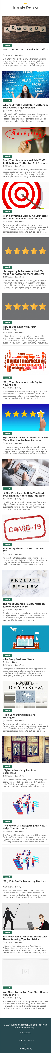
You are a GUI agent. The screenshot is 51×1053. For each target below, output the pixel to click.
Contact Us (25, 1032)
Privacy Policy (25, 1048)
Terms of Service (26, 1040)
